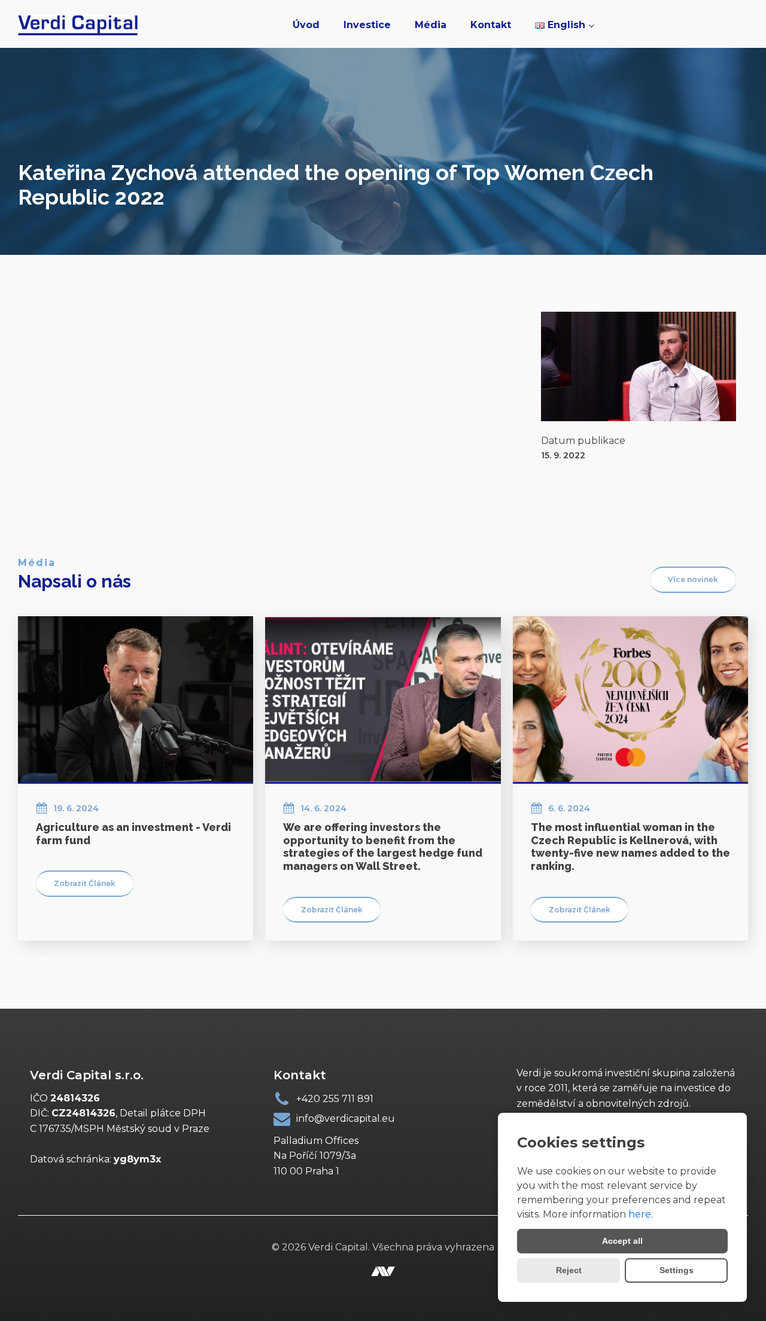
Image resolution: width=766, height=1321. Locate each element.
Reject (569, 1270)
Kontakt (490, 25)
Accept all (622, 1241)
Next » (47, 958)
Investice (367, 25)
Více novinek (693, 579)
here (639, 1214)
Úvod (306, 25)
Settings (676, 1270)
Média (430, 25)
